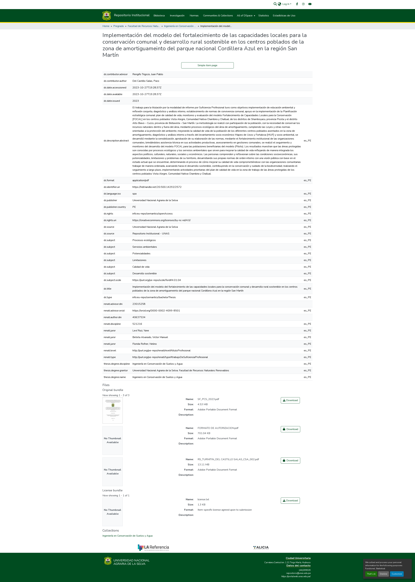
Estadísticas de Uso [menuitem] (284, 15)
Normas (194, 15)
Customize (397, 573)
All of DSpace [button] (245, 15)
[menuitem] (296, 4)
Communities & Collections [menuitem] (218, 15)
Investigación (177, 15)
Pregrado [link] (118, 26)
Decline (383, 573)
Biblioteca (159, 15)
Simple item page (207, 65)
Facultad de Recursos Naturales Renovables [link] (144, 26)
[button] (275, 4)
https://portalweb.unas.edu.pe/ (296, 576)
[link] (290, 400)
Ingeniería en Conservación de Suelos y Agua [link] (180, 26)
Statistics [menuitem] (263, 15)
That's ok (371, 573)
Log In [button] (286, 4)
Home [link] (105, 26)
